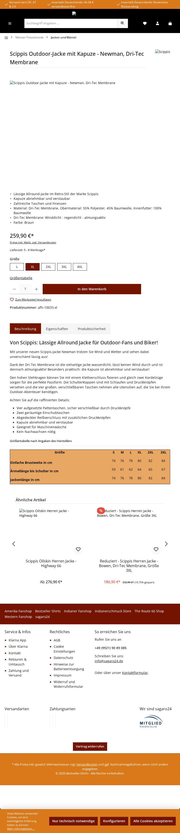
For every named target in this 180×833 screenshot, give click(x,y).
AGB (57, 640)
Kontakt (15, 653)
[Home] (6, 37)
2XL (48, 267)
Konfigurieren (114, 821)
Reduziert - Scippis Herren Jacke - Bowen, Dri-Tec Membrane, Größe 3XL (129, 566)
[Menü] (10, 23)
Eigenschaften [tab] (57, 329)
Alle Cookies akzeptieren (153, 821)
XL (32, 267)
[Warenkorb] (170, 23)
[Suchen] (122, 23)
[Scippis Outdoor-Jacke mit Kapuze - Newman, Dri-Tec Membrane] (90, 131)
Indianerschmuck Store (113, 611)
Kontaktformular (135, 672)
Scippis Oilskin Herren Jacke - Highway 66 (51, 563)
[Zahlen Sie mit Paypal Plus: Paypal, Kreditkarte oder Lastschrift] (55, 721)
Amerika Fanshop (18, 611)
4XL (79, 267)
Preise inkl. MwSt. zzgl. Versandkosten (33, 242)
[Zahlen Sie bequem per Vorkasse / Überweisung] (52, 721)
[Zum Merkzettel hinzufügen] (78, 550)
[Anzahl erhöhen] (36, 289)
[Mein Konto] (157, 23)
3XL (64, 267)
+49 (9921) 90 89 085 (111, 648)
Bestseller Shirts (48, 611)
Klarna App (17, 640)
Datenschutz (63, 658)
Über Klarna (18, 646)
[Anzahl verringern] (14, 289)
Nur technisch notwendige (73, 821)
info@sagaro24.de (109, 661)
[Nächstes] (166, 543)
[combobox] (70, 23)
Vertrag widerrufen (90, 746)
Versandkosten (87, 764)
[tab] (25, 329)
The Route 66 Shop (149, 611)
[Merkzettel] (145, 23)
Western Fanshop (18, 617)
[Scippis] (162, 60)
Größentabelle (21, 278)
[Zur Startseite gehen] (90, 13)
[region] (90, 131)
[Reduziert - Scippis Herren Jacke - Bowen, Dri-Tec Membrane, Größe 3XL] (129, 532)
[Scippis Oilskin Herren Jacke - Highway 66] (51, 532)
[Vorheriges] (13, 543)
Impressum (62, 675)
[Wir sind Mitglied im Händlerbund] (152, 721)
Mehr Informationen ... (21, 828)
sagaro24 (42, 617)
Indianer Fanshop (78, 611)
